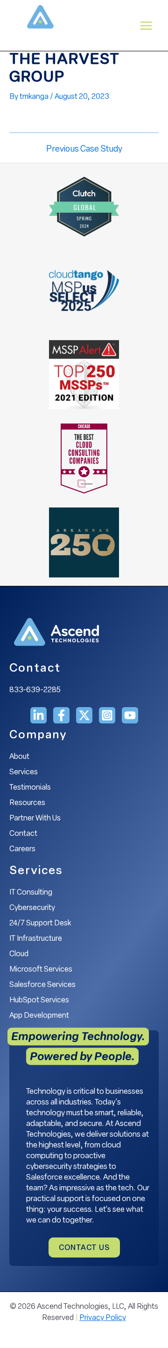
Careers (22, 849)
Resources (27, 803)
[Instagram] (107, 715)
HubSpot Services (39, 1000)
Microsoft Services (40, 969)
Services (23, 772)
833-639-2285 (35, 690)
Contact (23, 834)
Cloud (18, 954)
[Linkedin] (38, 715)
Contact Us (84, 1248)
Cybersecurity (32, 908)
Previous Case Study (84, 150)
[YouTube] (130, 715)
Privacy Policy (102, 1318)
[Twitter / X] (84, 715)
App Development (39, 1016)
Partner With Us (35, 818)
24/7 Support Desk (40, 923)
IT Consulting (30, 892)
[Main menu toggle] (146, 25)
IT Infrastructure (35, 939)
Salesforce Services (42, 985)
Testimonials (30, 788)
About (19, 757)
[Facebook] (61, 715)
